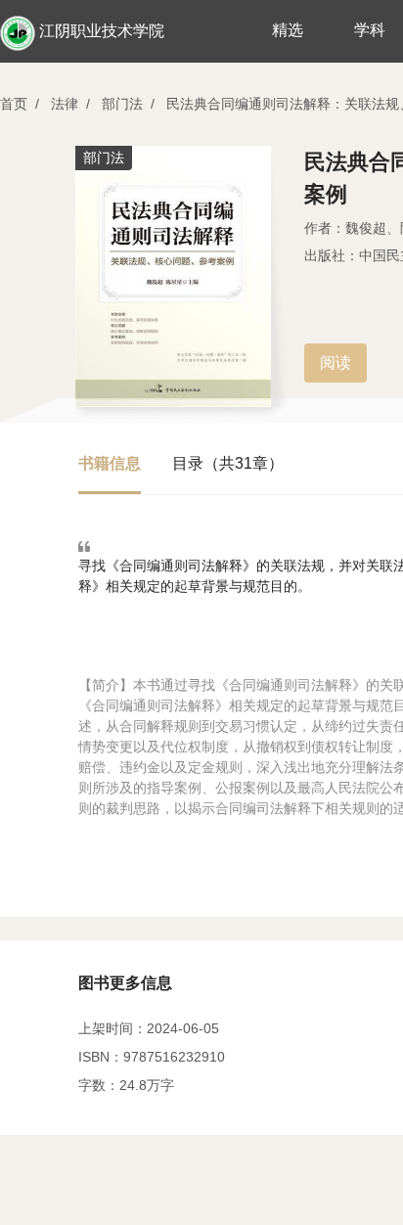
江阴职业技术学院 (101, 31)
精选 (287, 30)
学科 (369, 30)
